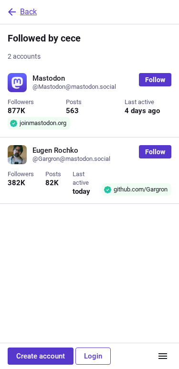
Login (93, 356)
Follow (155, 80)
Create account (40, 356)
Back (28, 11)
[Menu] (162, 356)
